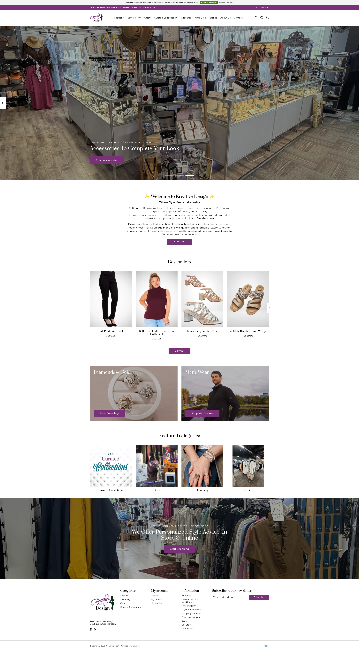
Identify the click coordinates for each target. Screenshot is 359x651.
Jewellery (202, 490)
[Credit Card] (266, 646)
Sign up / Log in (261, 7)
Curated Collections (110, 490)
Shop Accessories (107, 160)
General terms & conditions (189, 600)
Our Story (186, 625)
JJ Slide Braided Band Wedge (248, 331)
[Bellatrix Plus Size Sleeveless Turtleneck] (157, 299)
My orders (156, 599)
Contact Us (187, 628)
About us (186, 595)
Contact (238, 17)
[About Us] (179, 242)
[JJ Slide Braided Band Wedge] (248, 299)
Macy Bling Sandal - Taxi (202, 331)
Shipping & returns (191, 613)
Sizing (184, 621)
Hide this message (208, 2)
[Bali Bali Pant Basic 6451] (111, 299)
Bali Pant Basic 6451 (111, 331)
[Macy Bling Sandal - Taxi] (202, 299)
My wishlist (156, 603)
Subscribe (259, 597)
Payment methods (191, 609)
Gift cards (186, 17)
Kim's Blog (200, 17)
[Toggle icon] (256, 17)
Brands (213, 17)
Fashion (248, 490)
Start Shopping (179, 548)
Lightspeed (135, 646)
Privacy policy (188, 606)
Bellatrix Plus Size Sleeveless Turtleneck (156, 332)
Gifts (157, 490)
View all (179, 350)
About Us (225, 17)
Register (155, 595)
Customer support (191, 617)
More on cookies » (226, 2)
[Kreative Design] (97, 18)
